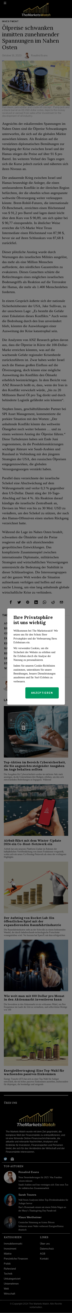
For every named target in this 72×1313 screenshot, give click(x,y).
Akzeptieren (42, 692)
